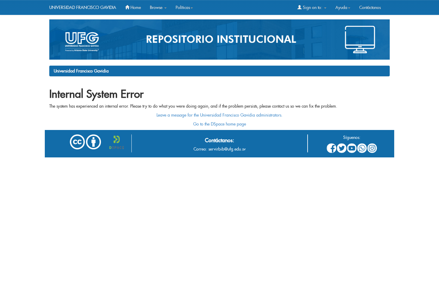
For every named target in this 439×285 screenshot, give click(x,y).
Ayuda (341, 7)
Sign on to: (312, 7)
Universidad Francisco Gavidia (81, 71)
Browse (157, 7)
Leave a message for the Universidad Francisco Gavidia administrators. (219, 115)
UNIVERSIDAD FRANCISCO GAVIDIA (82, 7)
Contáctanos (370, 7)
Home (135, 7)
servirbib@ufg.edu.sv (226, 149)
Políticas (183, 7)
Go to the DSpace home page (219, 124)
